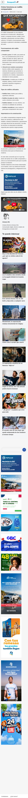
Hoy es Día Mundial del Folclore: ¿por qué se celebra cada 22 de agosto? (12, 256)
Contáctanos (4, 796)
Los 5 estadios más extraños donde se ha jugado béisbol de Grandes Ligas (13, 277)
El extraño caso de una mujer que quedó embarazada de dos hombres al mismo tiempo (13, 432)
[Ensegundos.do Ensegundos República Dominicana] (12, 2)
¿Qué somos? (14, 796)
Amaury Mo (5, 11)
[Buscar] (24, 450)
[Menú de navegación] (2, 2)
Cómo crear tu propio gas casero (13, 342)
